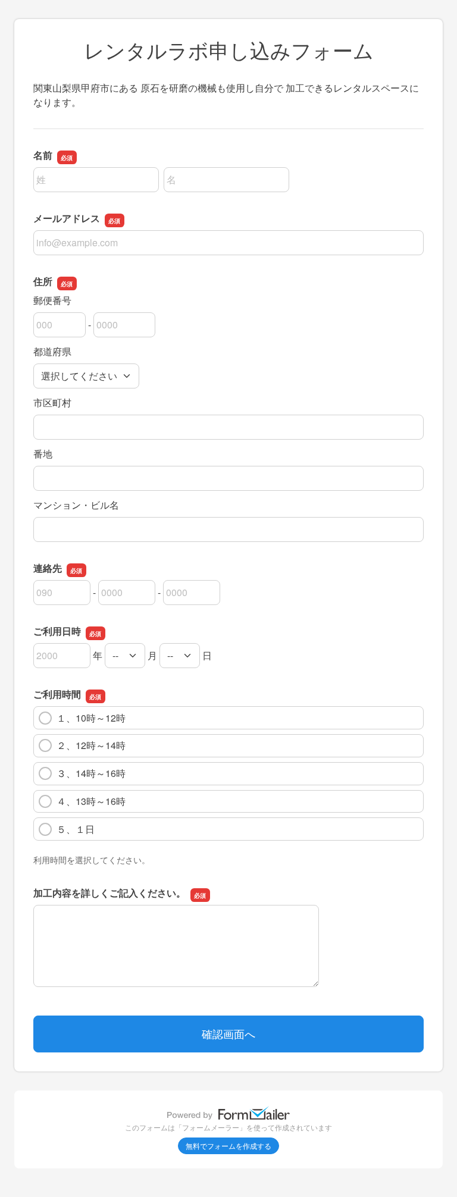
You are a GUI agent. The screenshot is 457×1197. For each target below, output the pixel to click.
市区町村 (52, 402)
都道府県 (52, 351)
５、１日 (76, 829)
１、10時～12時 (91, 718)
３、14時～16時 (91, 773)
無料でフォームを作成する (228, 1145)
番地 (42, 453)
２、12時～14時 (91, 745)
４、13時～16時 (91, 801)
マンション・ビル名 (76, 505)
